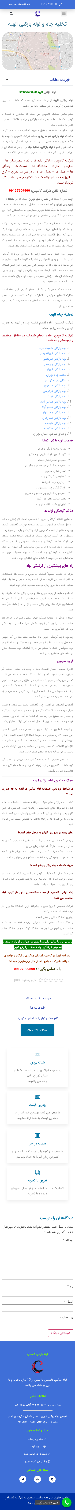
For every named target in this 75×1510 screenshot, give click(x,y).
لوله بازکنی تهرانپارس (53, 353)
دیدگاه (68, 1240)
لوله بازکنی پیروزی (55, 385)
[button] (64, 13)
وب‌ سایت (66, 1317)
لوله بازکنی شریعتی (54, 358)
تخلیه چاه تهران (56, 374)
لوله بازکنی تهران (56, 369)
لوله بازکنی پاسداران (54, 412)
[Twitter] (22, 1479)
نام (70, 1286)
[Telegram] (52, 1479)
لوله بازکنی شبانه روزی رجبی (19, 4)
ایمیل (68, 1301)
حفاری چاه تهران (55, 380)
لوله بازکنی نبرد (57, 396)
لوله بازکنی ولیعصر (55, 364)
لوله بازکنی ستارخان (54, 417)
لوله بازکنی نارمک (55, 423)
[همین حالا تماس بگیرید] (67, 1502)
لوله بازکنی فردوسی (54, 391)
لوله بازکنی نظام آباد (54, 406)
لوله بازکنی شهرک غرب (52, 348)
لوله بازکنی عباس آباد (53, 401)
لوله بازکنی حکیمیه (55, 428)
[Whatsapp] (37, 1479)
